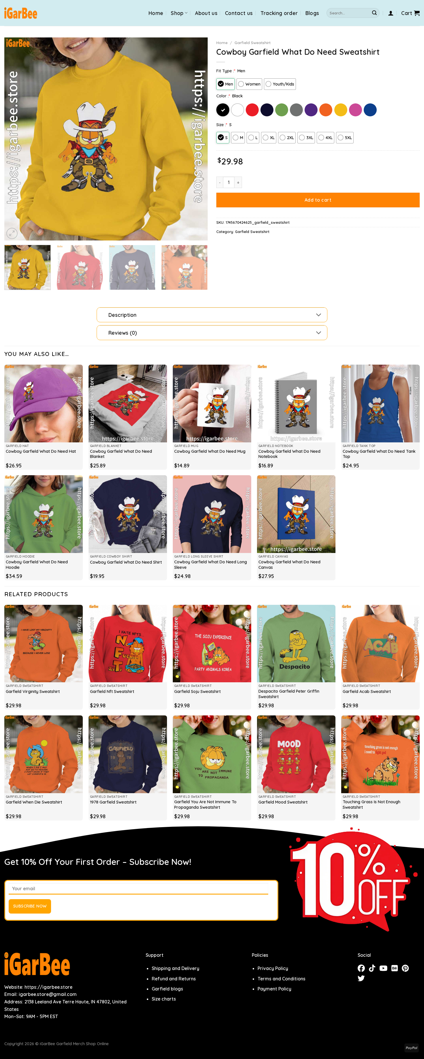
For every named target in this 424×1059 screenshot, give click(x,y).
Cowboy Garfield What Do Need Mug (209, 451)
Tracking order (279, 13)
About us (206, 13)
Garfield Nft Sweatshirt (112, 691)
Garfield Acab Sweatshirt (367, 691)
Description (122, 315)
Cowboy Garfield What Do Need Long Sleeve (210, 564)
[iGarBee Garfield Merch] (20, 13)
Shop (177, 13)
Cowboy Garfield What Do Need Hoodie (37, 564)
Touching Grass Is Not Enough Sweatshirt (371, 804)
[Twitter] (363, 979)
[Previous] (15, 139)
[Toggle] (318, 315)
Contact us (239, 13)
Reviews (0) (122, 332)
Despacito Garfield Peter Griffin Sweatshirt (288, 694)
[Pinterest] (407, 969)
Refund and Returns (174, 979)
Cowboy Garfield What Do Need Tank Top (379, 454)
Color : (223, 95)
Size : (221, 124)
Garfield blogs (167, 989)
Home (156, 13)
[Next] (196, 139)
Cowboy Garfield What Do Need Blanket (121, 454)
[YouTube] (385, 969)
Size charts (164, 999)
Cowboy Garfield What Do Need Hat (41, 451)
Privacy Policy (273, 968)
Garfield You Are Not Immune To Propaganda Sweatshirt (205, 804)
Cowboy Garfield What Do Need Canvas (289, 564)
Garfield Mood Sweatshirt (282, 802)
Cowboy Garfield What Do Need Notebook (289, 454)
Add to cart (318, 200)
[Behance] (396, 969)
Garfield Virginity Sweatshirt (33, 691)
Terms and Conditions (281, 979)
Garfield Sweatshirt (252, 42)
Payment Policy (274, 989)
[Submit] (374, 13)
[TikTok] (374, 969)
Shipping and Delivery (175, 968)
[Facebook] (363, 969)
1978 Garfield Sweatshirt (113, 802)
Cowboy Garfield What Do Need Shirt (126, 562)
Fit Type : (225, 70)
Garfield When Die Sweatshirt (34, 802)
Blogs (312, 13)
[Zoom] (12, 233)
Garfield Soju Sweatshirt (197, 691)
